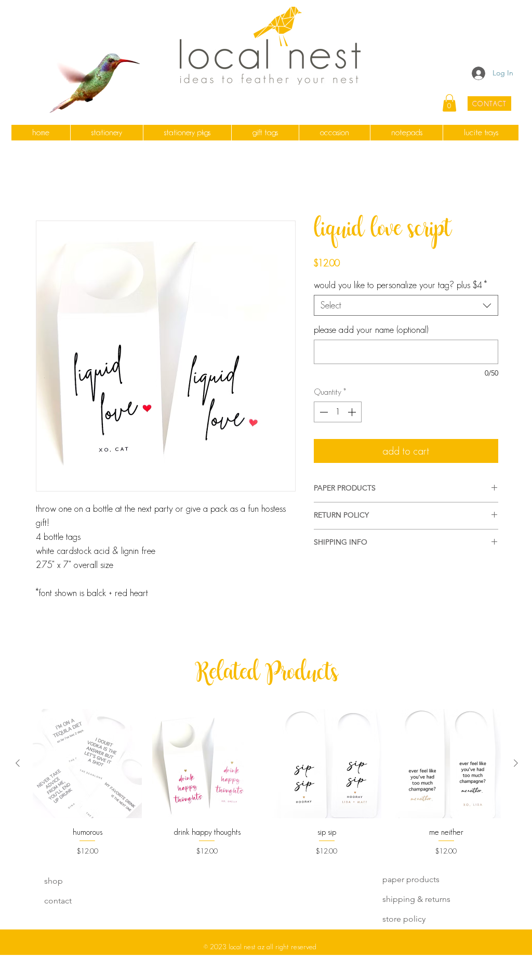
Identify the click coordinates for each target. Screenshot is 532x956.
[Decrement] (322, 413)
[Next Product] (516, 764)
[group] (266, 783)
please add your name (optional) (371, 331)
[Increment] (352, 413)
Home (47, 184)
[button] (106, 132)
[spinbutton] (337, 413)
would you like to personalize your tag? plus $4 (400, 286)
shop (53, 882)
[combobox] (406, 306)
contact (58, 902)
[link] (449, 102)
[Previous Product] (17, 764)
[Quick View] (87, 764)
